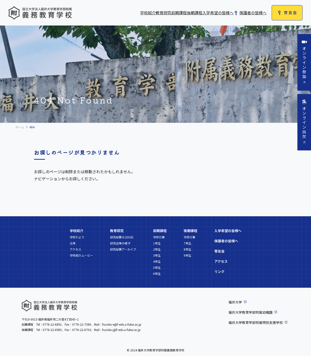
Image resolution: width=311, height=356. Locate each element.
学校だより (77, 237)
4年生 (157, 261)
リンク (219, 271)
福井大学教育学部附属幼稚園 (250, 312)
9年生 (187, 255)
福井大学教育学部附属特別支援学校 (255, 322)
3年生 (157, 255)
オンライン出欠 (304, 122)
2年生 (157, 249)
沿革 (73, 243)
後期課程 (194, 13)
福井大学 (235, 302)
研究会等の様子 (120, 243)
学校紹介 (148, 13)
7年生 (187, 243)
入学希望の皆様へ (217, 13)
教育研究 (163, 13)
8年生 (187, 249)
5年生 (157, 267)
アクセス (75, 249)
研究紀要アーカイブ (123, 249)
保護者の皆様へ (253, 13)
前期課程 (179, 13)
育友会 (290, 12)
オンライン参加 (304, 62)
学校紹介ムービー (81, 255)
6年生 (157, 273)
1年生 (157, 243)
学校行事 (159, 237)
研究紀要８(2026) (121, 237)
